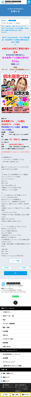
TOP (2, 26)
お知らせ (8, 26)
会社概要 (5, 358)
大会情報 (5, 331)
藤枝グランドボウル (7, 308)
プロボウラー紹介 (8, 339)
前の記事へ (6, 267)
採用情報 (5, 342)
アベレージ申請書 (15, 260)
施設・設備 (6, 327)
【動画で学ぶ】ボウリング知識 (12, 365)
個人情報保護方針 (21, 385)
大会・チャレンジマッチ (19, 26)
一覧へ (15, 273)
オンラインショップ (9, 362)
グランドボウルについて (9, 350)
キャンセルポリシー (9, 387)
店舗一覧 (4, 369)
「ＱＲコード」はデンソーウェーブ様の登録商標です (21, 389)
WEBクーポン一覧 (8, 316)
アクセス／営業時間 (9, 323)
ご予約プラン (7, 312)
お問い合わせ (7, 346)
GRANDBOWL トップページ (11, 354)
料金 (4, 319)
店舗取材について (9, 385)
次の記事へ (23, 267)
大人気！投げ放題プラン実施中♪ (11, 23)
